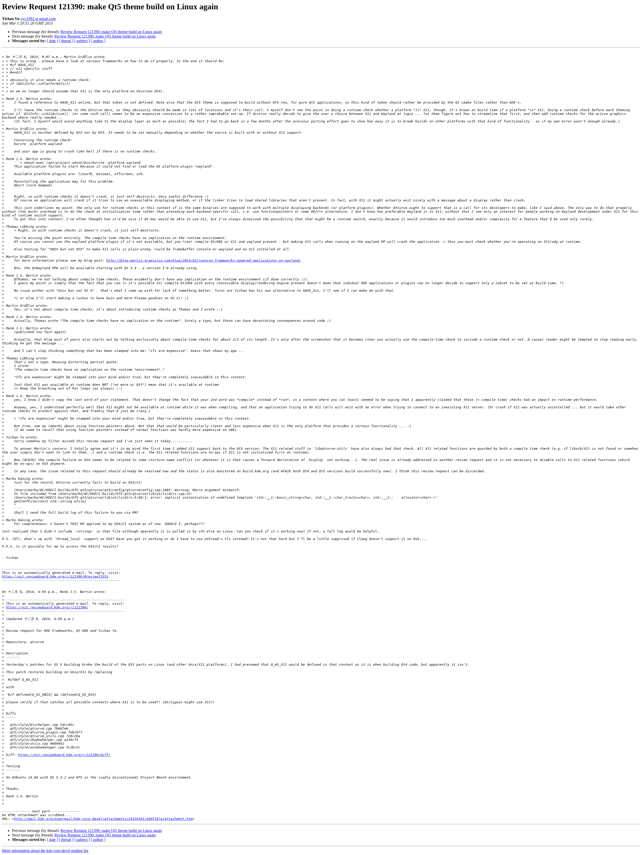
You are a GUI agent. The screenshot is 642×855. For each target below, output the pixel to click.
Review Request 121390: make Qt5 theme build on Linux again (111, 32)
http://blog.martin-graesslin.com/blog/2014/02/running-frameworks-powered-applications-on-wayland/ (203, 260)
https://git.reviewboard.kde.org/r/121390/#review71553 (55, 576)
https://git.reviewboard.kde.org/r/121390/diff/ (64, 755)
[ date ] (52, 41)
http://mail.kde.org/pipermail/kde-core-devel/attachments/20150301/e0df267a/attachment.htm (103, 819)
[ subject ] (82, 41)
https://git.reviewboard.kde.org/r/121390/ (47, 607)
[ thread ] (66, 41)
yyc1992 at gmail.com (38, 19)
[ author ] (98, 41)
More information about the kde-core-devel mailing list (45, 850)
